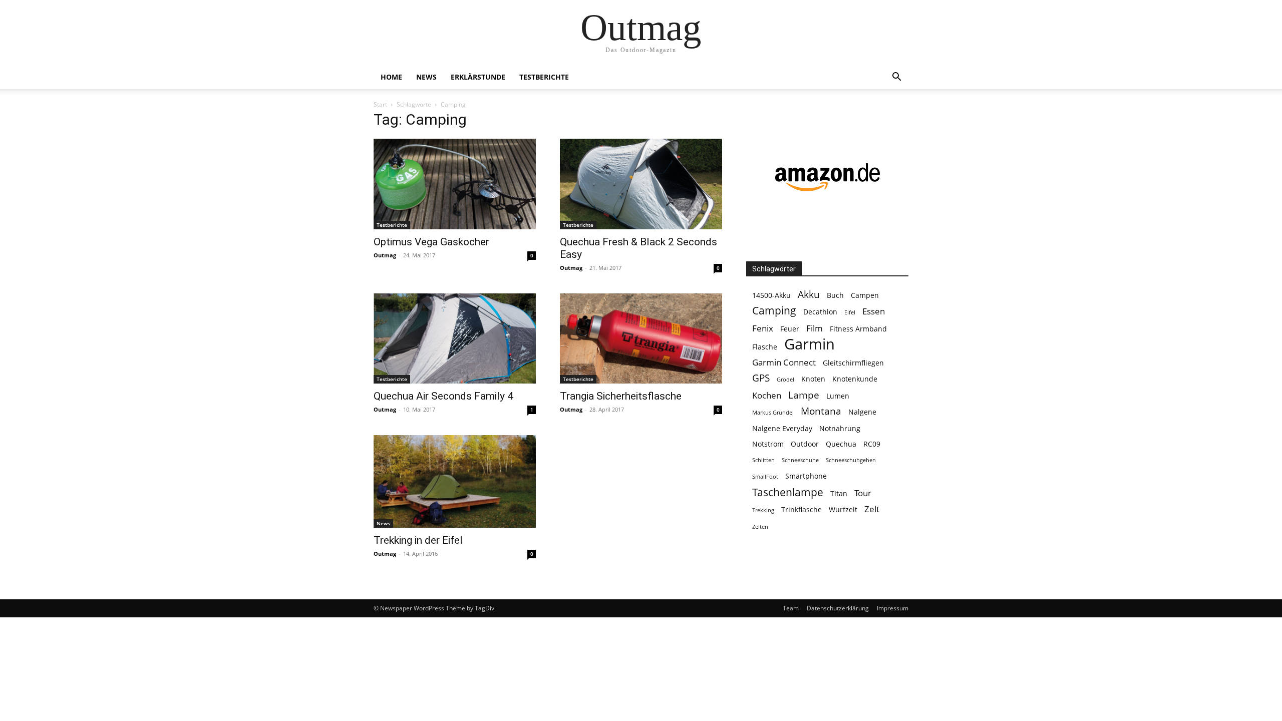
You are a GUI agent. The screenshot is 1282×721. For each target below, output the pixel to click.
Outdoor (805, 444)
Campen (865, 295)
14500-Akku (771, 295)
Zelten (760, 526)
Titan (838, 493)
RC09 (871, 444)
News (426, 77)
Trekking (763, 510)
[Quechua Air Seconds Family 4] (455, 338)
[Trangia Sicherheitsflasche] (641, 338)
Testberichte (544, 77)
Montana (821, 411)
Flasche (764, 346)
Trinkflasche (801, 509)
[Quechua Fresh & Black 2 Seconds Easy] (641, 184)
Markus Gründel (773, 412)
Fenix (762, 328)
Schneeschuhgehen (851, 460)
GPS (761, 378)
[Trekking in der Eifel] (455, 481)
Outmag (385, 255)
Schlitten (763, 460)
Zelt (871, 509)
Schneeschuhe (800, 460)
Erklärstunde (478, 77)
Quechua (841, 444)
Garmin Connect (784, 362)
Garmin (809, 344)
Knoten (813, 379)
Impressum (892, 608)
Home (391, 77)
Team (791, 608)
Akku (809, 294)
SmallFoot (765, 476)
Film (814, 328)
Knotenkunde (854, 379)
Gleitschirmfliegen (853, 363)
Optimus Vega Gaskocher (431, 242)
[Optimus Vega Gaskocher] (455, 184)
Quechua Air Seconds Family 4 (443, 396)
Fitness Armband (858, 328)
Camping (774, 310)
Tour (862, 493)
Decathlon (820, 311)
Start (380, 104)
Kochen (766, 395)
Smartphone (806, 476)
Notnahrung (839, 428)
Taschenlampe (787, 492)
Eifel (849, 312)
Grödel (785, 379)
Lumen (837, 396)
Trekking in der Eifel (418, 540)
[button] (896, 78)
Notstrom (768, 444)
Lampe (803, 395)
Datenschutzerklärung (838, 608)
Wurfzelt (843, 509)
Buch (835, 295)
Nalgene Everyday (782, 428)
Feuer (789, 328)
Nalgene (862, 412)
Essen (873, 311)
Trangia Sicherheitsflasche (621, 396)
